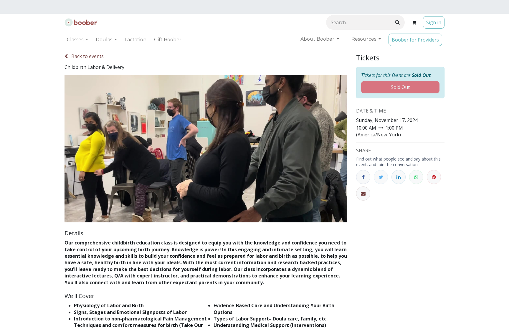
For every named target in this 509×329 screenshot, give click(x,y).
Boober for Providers (415, 40)
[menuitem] (135, 39)
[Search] (397, 22)
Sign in (433, 22)
